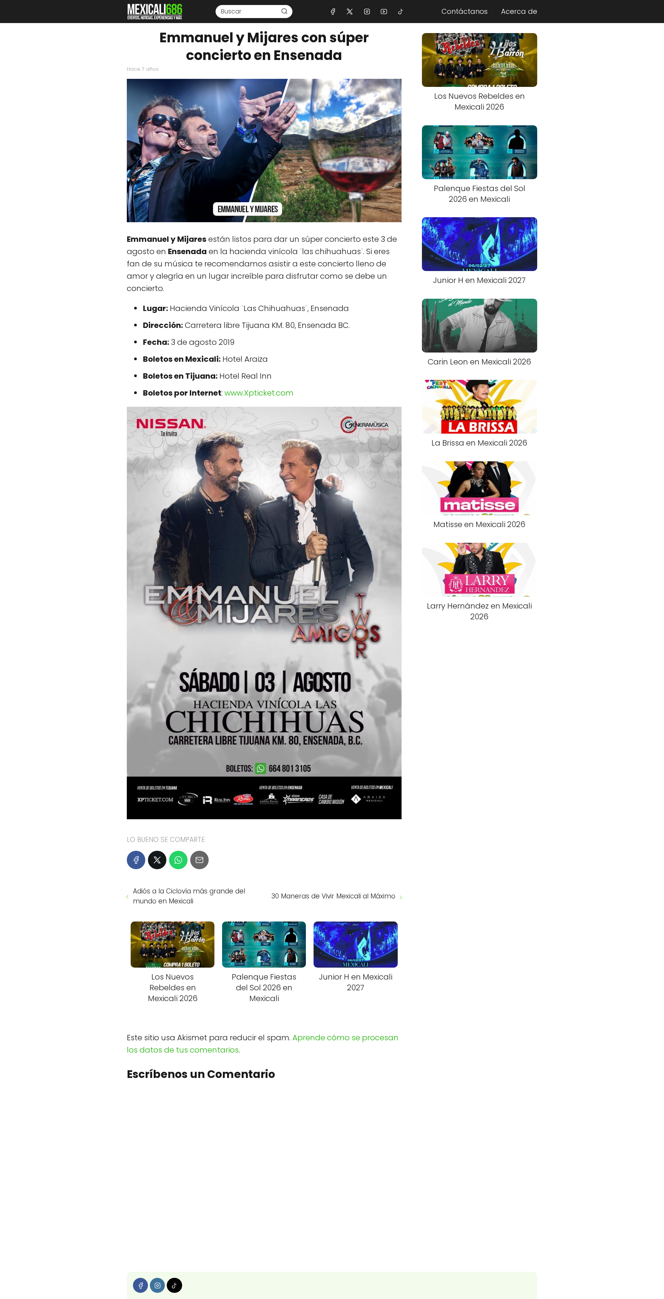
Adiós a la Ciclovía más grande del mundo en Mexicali (189, 896)
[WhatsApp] (178, 860)
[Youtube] (383, 11)
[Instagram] (366, 11)
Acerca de (519, 11)
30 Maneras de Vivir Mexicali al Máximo (333, 896)
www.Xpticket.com (259, 393)
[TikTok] (400, 11)
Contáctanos (465, 11)
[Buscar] (284, 11)
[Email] (199, 860)
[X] (349, 11)
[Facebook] (332, 11)
